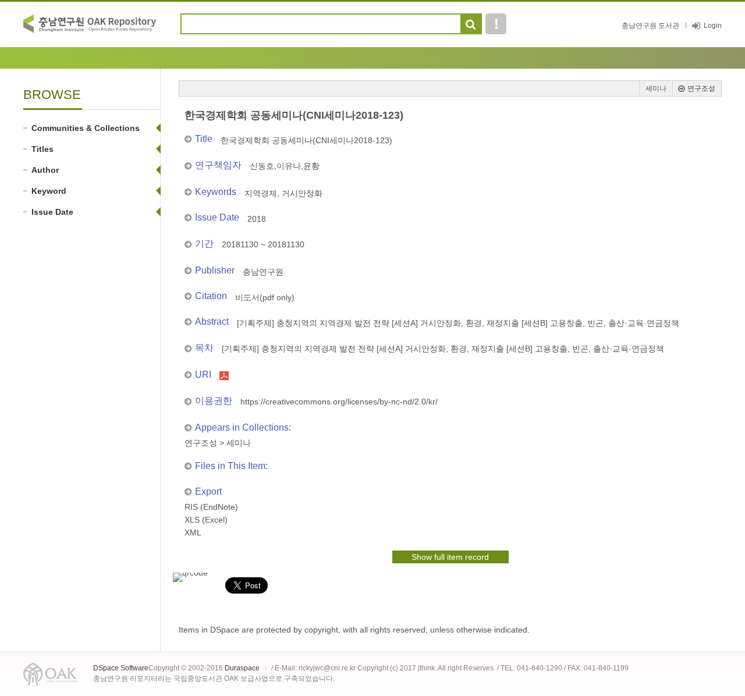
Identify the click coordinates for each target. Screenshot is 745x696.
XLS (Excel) (206, 519)
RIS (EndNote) (211, 507)
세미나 (655, 88)
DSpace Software (120, 668)
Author (45, 170)
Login (713, 26)
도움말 (495, 23)
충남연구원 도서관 (650, 26)
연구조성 (701, 88)
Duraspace (242, 668)
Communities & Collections (85, 128)
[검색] (470, 24)
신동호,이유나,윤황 (285, 166)
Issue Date (52, 211)
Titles (42, 149)
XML (193, 532)
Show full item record (450, 557)
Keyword (48, 191)
